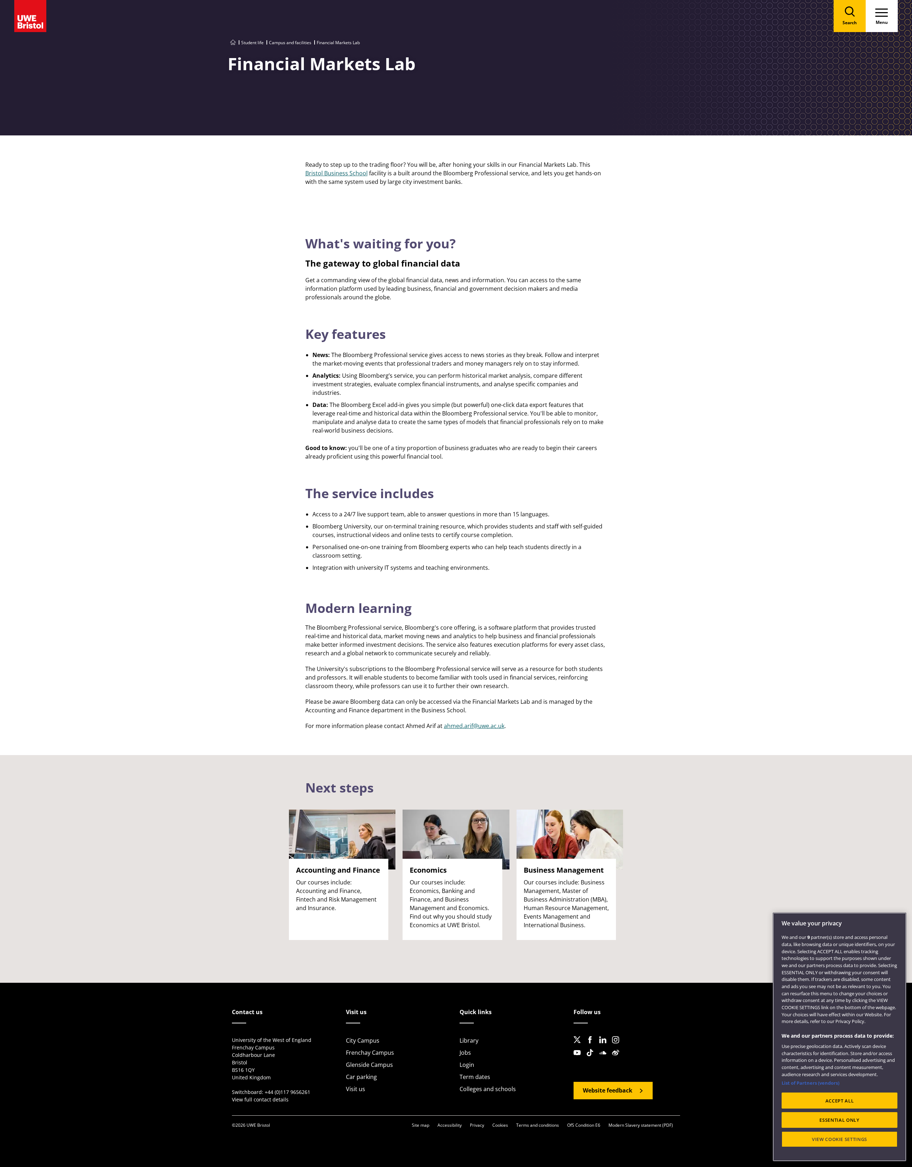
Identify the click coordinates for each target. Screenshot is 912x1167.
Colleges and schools (488, 1089)
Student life (252, 43)
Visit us (355, 1089)
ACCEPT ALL (839, 1101)
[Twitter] (579, 1045)
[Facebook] (592, 1045)
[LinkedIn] (605, 1045)
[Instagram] (617, 1045)
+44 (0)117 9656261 (287, 1092)
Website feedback (607, 1090)
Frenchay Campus (370, 1053)
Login (467, 1065)
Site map (420, 1125)
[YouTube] (579, 1058)
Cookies (500, 1125)
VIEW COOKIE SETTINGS (839, 1139)
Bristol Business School (336, 173)
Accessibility (449, 1125)
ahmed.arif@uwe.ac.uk (474, 726)
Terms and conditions (537, 1125)
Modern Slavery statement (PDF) (640, 1125)
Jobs (465, 1053)
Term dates (475, 1077)
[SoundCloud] (605, 1058)
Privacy (477, 1125)
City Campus (362, 1040)
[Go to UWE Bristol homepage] (233, 43)
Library (469, 1040)
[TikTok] (592, 1058)
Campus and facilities (290, 43)
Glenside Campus (369, 1065)
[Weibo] (617, 1058)
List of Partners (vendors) (810, 1083)
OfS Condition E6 (583, 1125)
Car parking (361, 1077)
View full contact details (260, 1099)
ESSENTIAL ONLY (839, 1120)
